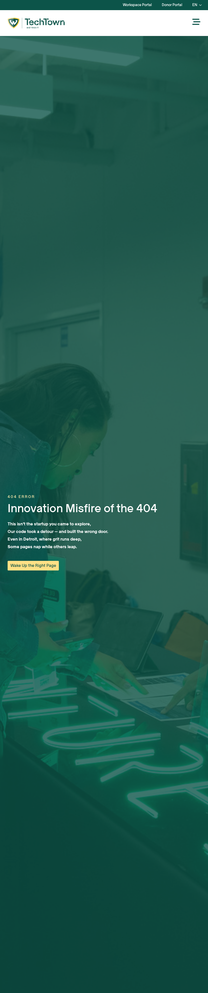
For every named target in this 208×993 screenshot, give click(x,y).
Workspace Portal (137, 5)
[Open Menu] (196, 22)
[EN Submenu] (202, 5)
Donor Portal (172, 5)
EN (194, 5)
